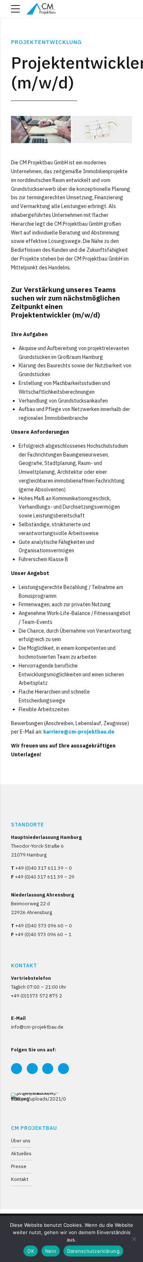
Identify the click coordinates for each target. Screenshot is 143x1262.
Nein (50, 1251)
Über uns (20, 1140)
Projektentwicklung (46, 42)
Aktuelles (21, 1153)
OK (30, 1251)
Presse (18, 1166)
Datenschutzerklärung (93, 1251)
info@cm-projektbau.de (37, 1027)
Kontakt (19, 1179)
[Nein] (134, 1239)
